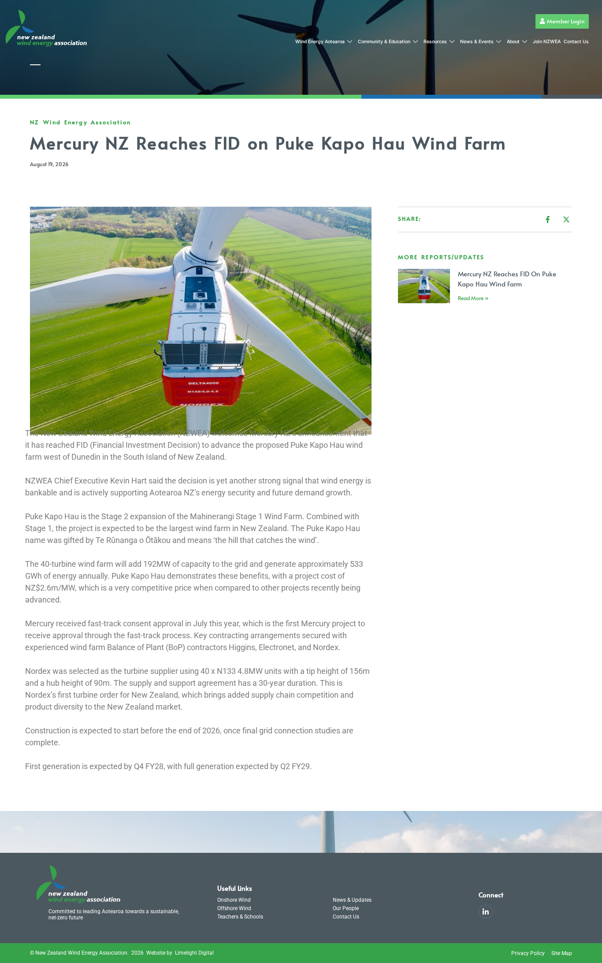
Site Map (561, 953)
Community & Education (384, 42)
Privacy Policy (528, 953)
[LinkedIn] (486, 911)
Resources (435, 42)
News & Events (477, 42)
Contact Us (576, 42)
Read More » (473, 297)
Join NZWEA (547, 42)
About (513, 42)
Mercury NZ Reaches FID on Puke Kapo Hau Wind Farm (507, 278)
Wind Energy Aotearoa (320, 42)
